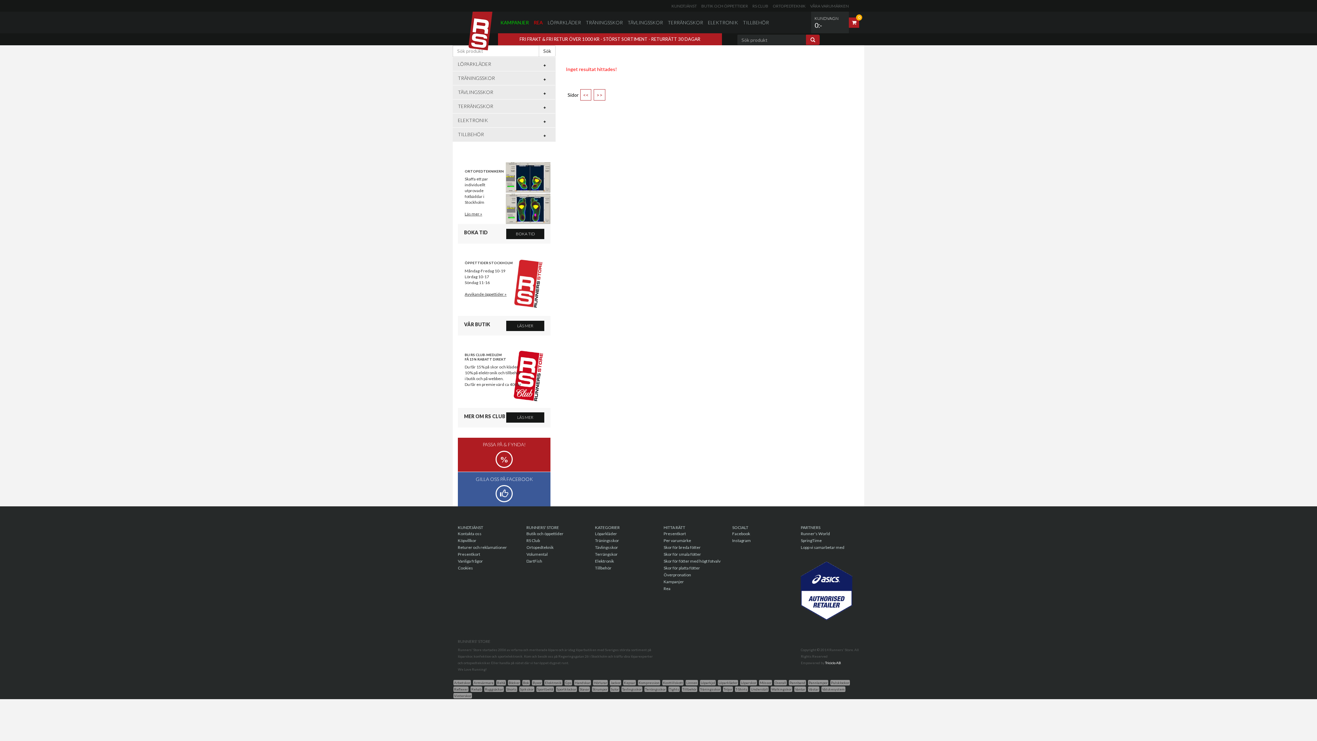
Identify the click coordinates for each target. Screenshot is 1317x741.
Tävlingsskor (645, 22)
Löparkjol (708, 683)
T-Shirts (741, 689)
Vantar (800, 689)
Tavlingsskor (632, 689)
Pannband (797, 683)
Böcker (514, 683)
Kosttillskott (673, 683)
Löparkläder (564, 22)
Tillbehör (756, 22)
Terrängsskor (655, 689)
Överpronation (677, 574)
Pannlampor (818, 683)
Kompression (649, 683)
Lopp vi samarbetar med (822, 547)
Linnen (691, 683)
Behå (501, 683)
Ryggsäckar (494, 689)
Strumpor (600, 689)
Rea (538, 22)
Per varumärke (677, 540)
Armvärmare (484, 683)
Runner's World (815, 533)
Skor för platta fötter (682, 568)
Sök (547, 51)
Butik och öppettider (724, 6)
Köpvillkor (467, 540)
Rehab (476, 689)
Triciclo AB (833, 663)
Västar (814, 689)
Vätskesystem (833, 689)
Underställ (759, 689)
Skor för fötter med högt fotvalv (692, 561)
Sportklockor (566, 689)
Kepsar (629, 683)
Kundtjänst (684, 6)
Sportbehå (545, 689)
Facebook (741, 533)
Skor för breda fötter (682, 547)
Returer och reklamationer (482, 547)
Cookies (465, 568)
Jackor (615, 683)
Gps (568, 683)
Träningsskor (604, 22)
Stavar (584, 689)
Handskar (582, 683)
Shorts (512, 689)
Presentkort (469, 554)
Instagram (741, 540)
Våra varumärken (829, 6)
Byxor (537, 683)
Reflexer (461, 689)
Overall (780, 683)
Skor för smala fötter (682, 554)
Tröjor (728, 689)
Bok (526, 683)
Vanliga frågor (470, 561)
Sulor (615, 689)
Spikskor (527, 689)
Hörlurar (600, 683)
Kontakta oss (470, 533)
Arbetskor (462, 683)
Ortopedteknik (789, 6)
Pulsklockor (840, 683)
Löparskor (748, 683)
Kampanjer (514, 22)
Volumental (537, 554)
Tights (674, 689)
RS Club (760, 6)
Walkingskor (781, 689)
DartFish (534, 561)
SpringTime (811, 540)
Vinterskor (462, 696)
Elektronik (723, 22)
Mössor (765, 683)
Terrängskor (685, 22)
